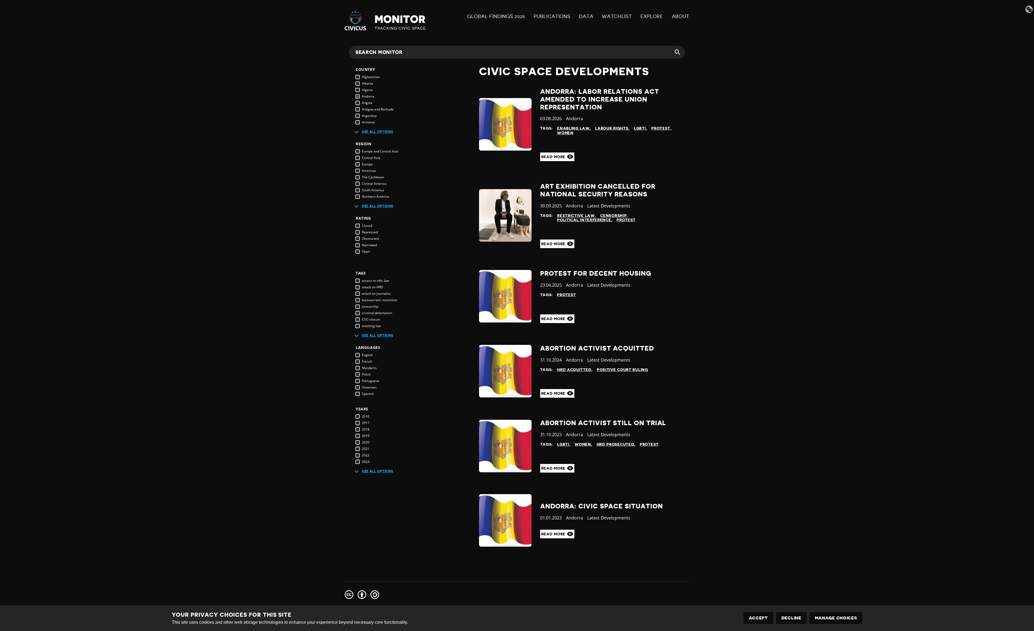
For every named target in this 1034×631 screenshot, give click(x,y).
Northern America (375, 196)
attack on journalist (376, 293)
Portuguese (370, 381)
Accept (758, 618)
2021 (365, 448)
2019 (365, 436)
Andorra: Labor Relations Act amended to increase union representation (599, 99)
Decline (791, 618)
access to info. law (375, 280)
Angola (367, 102)
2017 (365, 423)
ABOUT (681, 16)
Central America (374, 183)
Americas (369, 170)
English (367, 355)
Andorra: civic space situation (601, 506)
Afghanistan (371, 77)
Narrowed (369, 245)
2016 (365, 416)
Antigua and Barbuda (378, 109)
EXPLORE (652, 16)
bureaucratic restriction (379, 300)
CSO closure (371, 319)
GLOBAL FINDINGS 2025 (496, 16)
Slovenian (369, 387)
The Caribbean (373, 177)
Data (586, 16)
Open (366, 251)
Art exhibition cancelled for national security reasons (597, 190)
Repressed (370, 232)
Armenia (368, 122)
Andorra (368, 96)
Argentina (369, 115)
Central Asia (371, 157)
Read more (554, 157)
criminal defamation (377, 313)
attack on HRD (372, 287)
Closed (367, 225)
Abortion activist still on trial (603, 423)
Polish (366, 374)
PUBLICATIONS (552, 16)
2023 (365, 461)
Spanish (368, 393)
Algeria (367, 90)
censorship (370, 306)
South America (373, 190)
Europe (367, 164)
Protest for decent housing (595, 273)
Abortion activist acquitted (597, 348)
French (367, 361)
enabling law (371, 326)
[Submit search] (674, 52)
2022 (365, 455)
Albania (367, 83)
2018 (365, 429)
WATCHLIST (617, 16)
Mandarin (369, 368)
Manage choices (836, 618)
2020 (365, 442)
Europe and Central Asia (380, 151)
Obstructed (370, 238)
